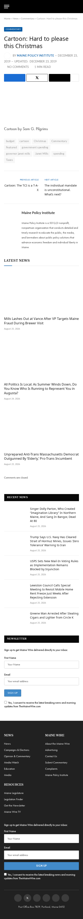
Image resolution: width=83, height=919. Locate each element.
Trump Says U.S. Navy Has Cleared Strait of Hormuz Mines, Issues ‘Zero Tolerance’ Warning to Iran (54, 541)
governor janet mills (18, 154)
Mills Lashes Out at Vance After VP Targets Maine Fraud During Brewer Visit (41, 320)
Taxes (9, 160)
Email (7, 674)
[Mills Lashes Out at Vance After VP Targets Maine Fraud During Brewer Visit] (41, 292)
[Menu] (6, 6)
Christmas (40, 141)
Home (7, 18)
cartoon (24, 141)
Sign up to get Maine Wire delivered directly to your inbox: (36, 650)
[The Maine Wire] (43, 6)
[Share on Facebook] (14, 78)
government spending (35, 147)
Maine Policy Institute (35, 55)
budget (10, 141)
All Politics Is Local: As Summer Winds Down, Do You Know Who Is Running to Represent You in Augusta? (40, 388)
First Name (10, 658)
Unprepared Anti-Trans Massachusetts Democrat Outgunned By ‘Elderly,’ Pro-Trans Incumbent (41, 456)
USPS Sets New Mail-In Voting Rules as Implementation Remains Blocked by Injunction (54, 565)
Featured (11, 147)
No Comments (18, 67)
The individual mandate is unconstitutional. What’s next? (61, 189)
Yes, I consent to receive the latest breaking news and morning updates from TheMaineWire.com (40, 704)
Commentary (27, 18)
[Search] (77, 6)
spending (58, 154)
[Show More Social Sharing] (75, 78)
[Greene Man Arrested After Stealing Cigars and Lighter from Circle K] (15, 618)
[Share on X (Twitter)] (37, 78)
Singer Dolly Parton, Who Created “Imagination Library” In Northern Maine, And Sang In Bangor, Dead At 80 (53, 515)
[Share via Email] (59, 78)
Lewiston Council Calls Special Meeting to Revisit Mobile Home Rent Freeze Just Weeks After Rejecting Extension (51, 591)
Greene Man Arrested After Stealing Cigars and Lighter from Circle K (54, 615)
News (16, 18)
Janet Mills (41, 154)
